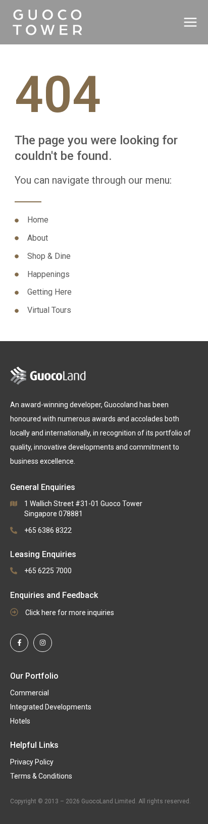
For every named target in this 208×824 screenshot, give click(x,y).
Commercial (29, 693)
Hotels (20, 721)
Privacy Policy (32, 762)
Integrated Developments (50, 707)
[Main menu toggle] (190, 22)
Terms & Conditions (41, 776)
